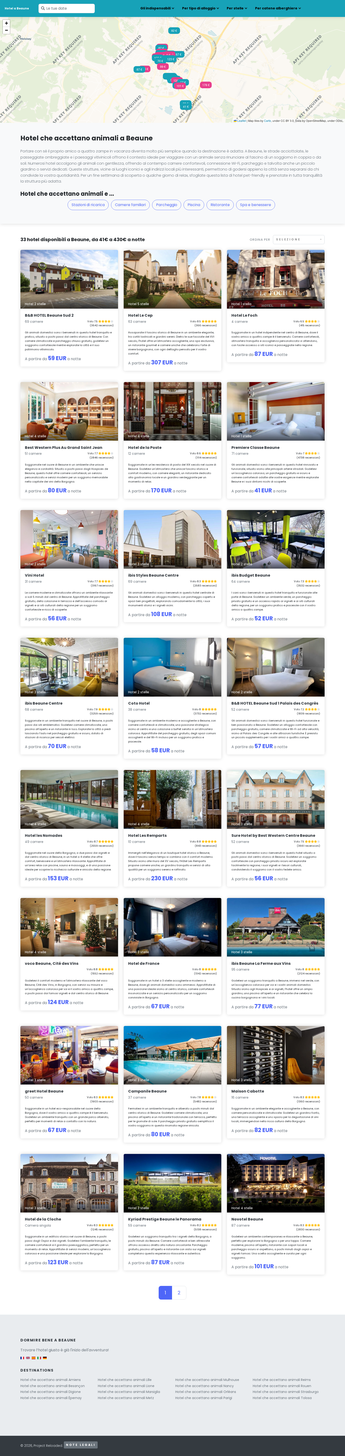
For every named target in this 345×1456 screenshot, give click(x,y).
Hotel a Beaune (17, 8)
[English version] (28, 1360)
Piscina (194, 204)
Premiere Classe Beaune (255, 447)
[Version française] (22, 1360)
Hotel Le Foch (244, 315)
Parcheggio (166, 204)
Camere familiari (130, 204)
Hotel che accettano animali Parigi (203, 1398)
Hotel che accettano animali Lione (126, 1386)
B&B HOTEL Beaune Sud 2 (49, 315)
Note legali (81, 1445)
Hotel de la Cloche (43, 1219)
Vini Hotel (34, 575)
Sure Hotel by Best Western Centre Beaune (273, 835)
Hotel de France (143, 963)
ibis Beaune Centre (43, 703)
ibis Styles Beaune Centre (153, 575)
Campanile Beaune (147, 1091)
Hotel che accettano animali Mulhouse (207, 1379)
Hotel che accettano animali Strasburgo (286, 1391)
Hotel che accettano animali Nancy (204, 1386)
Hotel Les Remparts (147, 835)
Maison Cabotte (247, 1091)
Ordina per (260, 240)
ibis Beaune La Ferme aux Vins (261, 963)
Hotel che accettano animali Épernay (51, 1398)
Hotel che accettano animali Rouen (282, 1386)
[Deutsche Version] (45, 1360)
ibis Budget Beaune (250, 575)
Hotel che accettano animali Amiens (50, 1379)
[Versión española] (33, 1360)
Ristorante (220, 204)
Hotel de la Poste (144, 447)
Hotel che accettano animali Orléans (205, 1391)
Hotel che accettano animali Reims (282, 1379)
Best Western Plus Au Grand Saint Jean (63, 447)
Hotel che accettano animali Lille (125, 1379)
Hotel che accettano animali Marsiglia (129, 1391)
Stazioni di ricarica (88, 204)
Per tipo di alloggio (198, 8)
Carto (267, 121)
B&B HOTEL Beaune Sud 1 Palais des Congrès (274, 703)
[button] (177, 82)
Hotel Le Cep (140, 315)
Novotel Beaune (247, 1219)
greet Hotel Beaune (44, 1091)
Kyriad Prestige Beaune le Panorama (164, 1219)
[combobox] (299, 239)
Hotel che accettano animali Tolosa (282, 1398)
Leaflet (241, 121)
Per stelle (235, 8)
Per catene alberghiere (276, 8)
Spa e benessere (255, 204)
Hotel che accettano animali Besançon (52, 1386)
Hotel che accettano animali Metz (126, 1398)
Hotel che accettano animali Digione (50, 1391)
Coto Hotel (139, 703)
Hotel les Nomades (43, 835)
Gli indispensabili (155, 8)
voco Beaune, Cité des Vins (51, 963)
